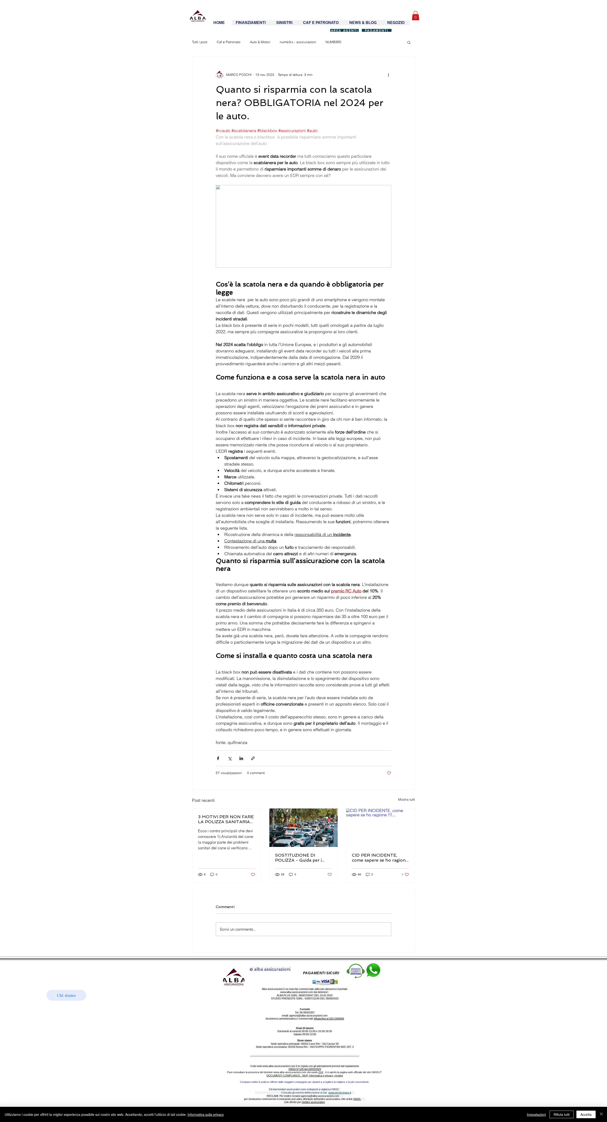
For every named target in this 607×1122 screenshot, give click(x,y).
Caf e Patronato (228, 42)
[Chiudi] (601, 1114)
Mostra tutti (406, 799)
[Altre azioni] (388, 75)
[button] (415, 15)
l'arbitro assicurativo (313, 1102)
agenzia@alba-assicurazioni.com (308, 1015)
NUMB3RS (333, 42)
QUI (320, 1072)
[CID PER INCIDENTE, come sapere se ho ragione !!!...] (380, 827)
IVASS (357, 1099)
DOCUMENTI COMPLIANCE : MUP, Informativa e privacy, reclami (305, 1075)
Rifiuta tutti (562, 1114)
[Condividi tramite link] (253, 758)
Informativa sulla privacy (206, 1114)
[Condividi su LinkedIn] (241, 758)
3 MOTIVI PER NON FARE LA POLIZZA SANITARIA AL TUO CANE (226, 819)
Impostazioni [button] (536, 1114)
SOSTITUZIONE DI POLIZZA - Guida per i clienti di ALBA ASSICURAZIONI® (298, 858)
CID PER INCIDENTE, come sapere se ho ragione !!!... (380, 858)
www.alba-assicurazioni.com (296, 992)
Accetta (586, 1114)
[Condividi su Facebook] (218, 758)
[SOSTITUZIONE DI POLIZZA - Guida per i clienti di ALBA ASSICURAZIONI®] (303, 827)
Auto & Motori (260, 42)
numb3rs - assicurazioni (298, 42)
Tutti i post (199, 42)
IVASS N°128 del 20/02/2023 (305, 1069)
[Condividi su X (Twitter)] (229, 758)
